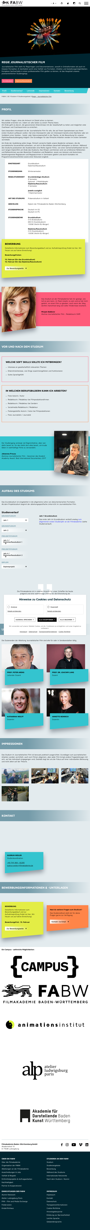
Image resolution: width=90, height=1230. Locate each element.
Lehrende (30, 91)
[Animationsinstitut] (45, 1025)
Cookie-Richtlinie (53, 1208)
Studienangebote (24, 96)
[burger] (86, 3)
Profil (4, 91)
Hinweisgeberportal (54, 1212)
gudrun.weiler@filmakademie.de (20, 865)
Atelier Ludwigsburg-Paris (12, 1198)
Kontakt (57, 91)
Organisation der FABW (11, 1165)
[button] (15, 520)
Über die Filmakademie (11, 1162)
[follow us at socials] (61, 1145)
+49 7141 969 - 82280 (16, 863)
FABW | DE (5, 96)
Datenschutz (52, 1201)
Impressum (51, 1195)
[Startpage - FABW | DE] (12, 3)
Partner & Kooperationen (12, 1186)
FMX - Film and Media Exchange (15, 1201)
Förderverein (7, 1205)
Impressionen (44, 91)
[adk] (45, 1116)
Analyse (14, 607)
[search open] (79, 3)
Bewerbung (69, 91)
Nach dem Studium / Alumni (58, 1179)
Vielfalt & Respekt (9, 1176)
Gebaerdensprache (54, 1222)
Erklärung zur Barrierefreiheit (58, 1215)
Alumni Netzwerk (8, 1195)
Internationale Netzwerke (57, 1176)
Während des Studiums (56, 1172)
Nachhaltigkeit (7, 1182)
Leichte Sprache (53, 1218)
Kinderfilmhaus (8, 1208)
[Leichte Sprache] (62, 3)
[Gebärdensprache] (68, 3)
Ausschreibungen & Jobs (11, 1172)
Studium (14, 96)
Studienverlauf (16, 91)
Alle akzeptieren (46, 620)
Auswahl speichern (24, 620)
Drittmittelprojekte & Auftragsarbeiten (17, 1179)
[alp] (45, 1070)
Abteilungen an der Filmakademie (15, 1169)
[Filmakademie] (45, 994)
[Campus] (45, 967)
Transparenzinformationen (57, 1205)
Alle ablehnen (66, 620)
